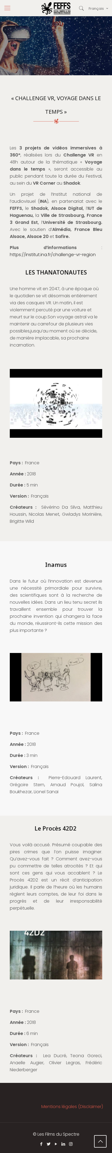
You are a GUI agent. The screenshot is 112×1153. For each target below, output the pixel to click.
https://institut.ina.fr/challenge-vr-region (53, 254)
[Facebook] (41, 1144)
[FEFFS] (56, 8)
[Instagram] (71, 1144)
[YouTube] (56, 1144)
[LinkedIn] (63, 1144)
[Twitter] (49, 1144)
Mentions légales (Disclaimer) (72, 1106)
